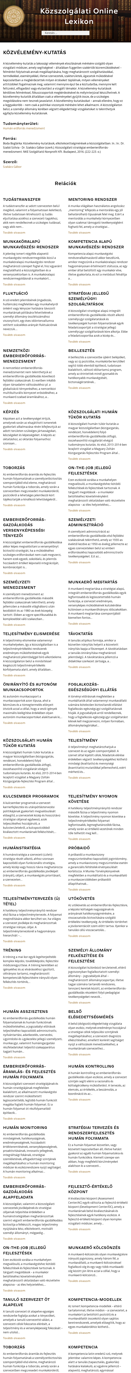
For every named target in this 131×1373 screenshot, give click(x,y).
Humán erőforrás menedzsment (24, 128)
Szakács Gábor (12, 167)
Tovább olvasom (14, 232)
